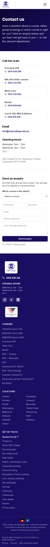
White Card (7, 346)
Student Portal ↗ (10, 437)
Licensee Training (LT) (12, 375)
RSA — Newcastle (10, 358)
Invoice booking (9, 470)
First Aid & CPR (9, 341)
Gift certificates (9, 482)
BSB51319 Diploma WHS (13, 337)
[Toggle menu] (45, 4)
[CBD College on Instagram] (4, 299)
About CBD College (11, 445)
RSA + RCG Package (11, 370)
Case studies (8, 499)
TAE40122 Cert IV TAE (12, 329)
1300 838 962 (14, 105)
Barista (5, 350)
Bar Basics (7, 383)
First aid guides (9, 449)
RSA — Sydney (9, 354)
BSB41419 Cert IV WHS (12, 333)
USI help (6, 487)
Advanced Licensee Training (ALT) (18, 379)
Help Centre (7, 458)
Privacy (5, 543)
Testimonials (7, 495)
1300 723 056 (14, 83)
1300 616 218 (14, 117)
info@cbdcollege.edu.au (15, 131)
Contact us (7, 441)
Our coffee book (10, 453)
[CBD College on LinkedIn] (18, 299)
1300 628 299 (14, 71)
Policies (5, 503)
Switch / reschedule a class (14, 462)
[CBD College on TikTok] (11, 299)
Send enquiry (25, 239)
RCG (4, 362)
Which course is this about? (16, 191)
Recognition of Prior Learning (15, 474)
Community (7, 491)
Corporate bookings (11, 466)
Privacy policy (19, 244)
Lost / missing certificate (13, 478)
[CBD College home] (5, 4)
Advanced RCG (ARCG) (13, 366)
